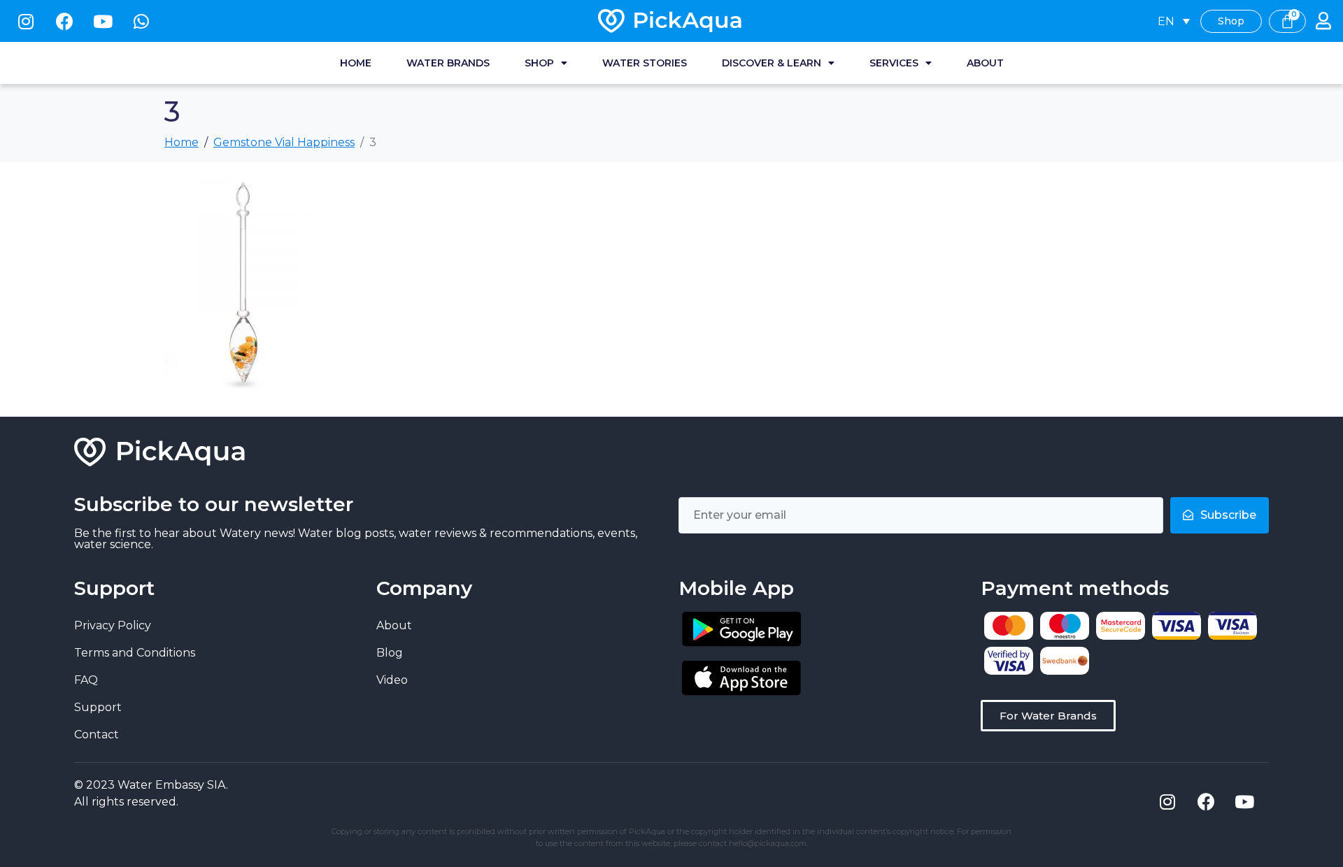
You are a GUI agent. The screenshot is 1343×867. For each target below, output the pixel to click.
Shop (539, 63)
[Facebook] (64, 20)
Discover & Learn (771, 63)
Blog (389, 652)
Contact (96, 734)
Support (98, 707)
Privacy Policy (112, 625)
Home (355, 63)
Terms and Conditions (134, 652)
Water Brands (448, 63)
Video (392, 680)
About (985, 63)
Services (893, 63)
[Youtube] (102, 20)
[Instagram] (25, 20)
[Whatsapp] (141, 20)
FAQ (86, 680)
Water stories (644, 63)
